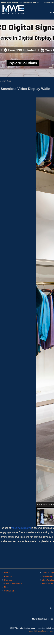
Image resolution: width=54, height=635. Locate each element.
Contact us (9, 591)
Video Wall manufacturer (38, 631)
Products (8, 580)
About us (8, 576)
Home (2, 81)
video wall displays (21, 528)
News (6, 587)
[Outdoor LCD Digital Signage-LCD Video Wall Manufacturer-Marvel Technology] (13, 13)
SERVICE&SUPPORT (14, 583)
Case (9, 81)
